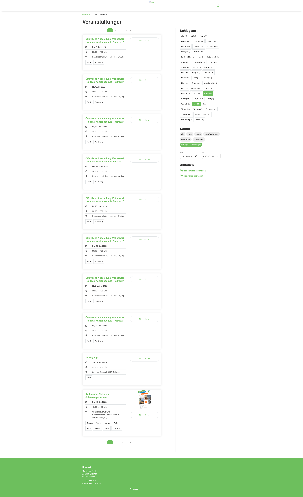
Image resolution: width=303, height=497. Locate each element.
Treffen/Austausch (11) (202, 114)
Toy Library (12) (211, 109)
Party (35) (197, 93)
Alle (182, 134)
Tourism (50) (198, 109)
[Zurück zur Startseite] (151, 5)
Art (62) (193, 36)
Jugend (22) (185, 67)
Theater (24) (185, 109)
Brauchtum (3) (186, 41)
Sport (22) (210, 99)
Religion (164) (198, 99)
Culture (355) (185, 46)
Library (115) (196, 72)
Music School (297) (210, 83)
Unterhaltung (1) (186, 119)
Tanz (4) (206, 104)
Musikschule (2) (196, 88)
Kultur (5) (184, 72)
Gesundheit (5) (200, 62)
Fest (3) (200, 57)
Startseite (86, 14)
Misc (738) (184, 83)
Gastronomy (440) (213, 57)
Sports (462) (185, 104)
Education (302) (212, 46)
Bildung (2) (203, 36)
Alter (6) (184, 36)
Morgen (198, 134)
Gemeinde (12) (186, 62)
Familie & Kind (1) (187, 57)
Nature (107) (185, 93)
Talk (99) (196, 104)
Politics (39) (208, 93)
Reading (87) (185, 99)
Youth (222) (200, 119)
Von (181, 152)
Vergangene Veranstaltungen (191, 145)
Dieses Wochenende (211, 134)
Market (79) (185, 78)
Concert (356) (211, 41)
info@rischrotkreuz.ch (91, 483)
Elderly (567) (185, 51)
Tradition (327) (186, 114)
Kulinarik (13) (208, 67)
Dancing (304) (198, 46)
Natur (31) (209, 88)
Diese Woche (185, 139)
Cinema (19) (199, 41)
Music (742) (196, 83)
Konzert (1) (197, 67)
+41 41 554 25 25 (89, 480)
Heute (190, 134)
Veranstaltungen (100, 14)
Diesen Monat (198, 139)
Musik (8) (184, 88)
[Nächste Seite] (134, 30)
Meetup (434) (207, 78)
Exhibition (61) (198, 51)
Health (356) (213, 62)
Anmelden (134, 489)
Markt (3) (196, 78)
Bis (203, 152)
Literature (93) (208, 72)
